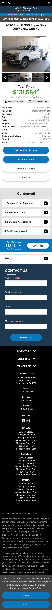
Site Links (24, 359)
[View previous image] (5, 77)
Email (13, 292)
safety (8, 258)
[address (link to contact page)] (3, 3)
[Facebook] (23, 421)
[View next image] (47, 77)
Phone (8, 306)
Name (13, 278)
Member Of (24, 366)
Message (14, 321)
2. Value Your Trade (14, 212)
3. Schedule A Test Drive (17, 222)
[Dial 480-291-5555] (9, 3)
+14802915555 (26, 391)
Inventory (24, 351)
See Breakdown (14, 249)
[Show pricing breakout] (38, 90)
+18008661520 (26, 409)
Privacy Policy (36, 588)
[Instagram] (28, 421)
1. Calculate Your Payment (18, 203)
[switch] (49, 3)
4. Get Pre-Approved (15, 231)
